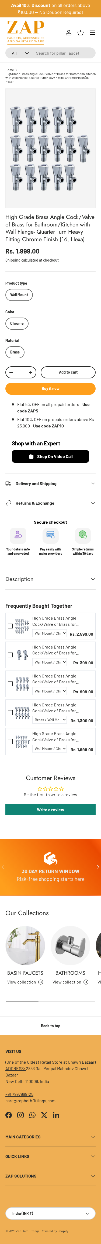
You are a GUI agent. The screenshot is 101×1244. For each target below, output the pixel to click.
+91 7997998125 (19, 1094)
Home (9, 70)
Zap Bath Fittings (27, 1231)
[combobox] (50, 52)
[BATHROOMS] (70, 945)
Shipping (12, 260)
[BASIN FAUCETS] (25, 945)
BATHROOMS (70, 973)
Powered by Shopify (54, 1231)
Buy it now (51, 388)
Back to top (50, 1025)
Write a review (50, 809)
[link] (22, 626)
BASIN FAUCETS (25, 973)
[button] (80, 33)
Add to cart (68, 372)
